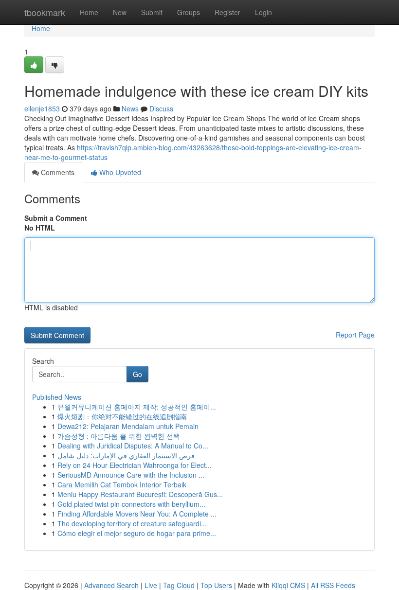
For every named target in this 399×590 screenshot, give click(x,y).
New (120, 12)
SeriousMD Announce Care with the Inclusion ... (130, 475)
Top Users (216, 585)
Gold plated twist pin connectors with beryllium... (131, 504)
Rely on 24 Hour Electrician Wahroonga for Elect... (134, 465)
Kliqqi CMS (288, 585)
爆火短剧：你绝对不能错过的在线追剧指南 (122, 416)
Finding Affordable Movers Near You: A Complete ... (137, 513)
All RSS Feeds (333, 585)
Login (263, 12)
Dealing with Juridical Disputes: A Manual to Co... (132, 445)
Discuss (161, 108)
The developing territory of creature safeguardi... (132, 523)
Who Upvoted (119, 172)
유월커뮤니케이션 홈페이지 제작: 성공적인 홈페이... (136, 406)
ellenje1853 (42, 108)
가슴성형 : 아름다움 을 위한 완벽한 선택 (118, 436)
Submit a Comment (55, 218)
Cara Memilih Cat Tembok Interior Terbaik (121, 484)
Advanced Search (111, 585)
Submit (152, 12)
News (130, 108)
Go (137, 374)
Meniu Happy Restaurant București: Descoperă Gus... (140, 494)
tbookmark (44, 12)
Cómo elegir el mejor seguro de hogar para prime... (136, 533)
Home (89, 12)
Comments (56, 172)
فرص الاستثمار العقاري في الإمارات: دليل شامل (126, 455)
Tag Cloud (179, 585)
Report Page (355, 335)
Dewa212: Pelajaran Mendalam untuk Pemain (128, 426)
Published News (56, 397)
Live (151, 585)
